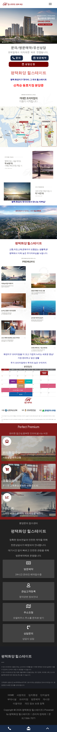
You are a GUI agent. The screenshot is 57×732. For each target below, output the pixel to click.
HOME (11, 695)
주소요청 (28, 612)
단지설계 (44, 695)
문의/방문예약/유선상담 (28, 48)
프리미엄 (23, 699)
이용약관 (17, 703)
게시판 (46, 699)
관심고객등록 (28, 591)
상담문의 (28, 633)
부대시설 (11, 699)
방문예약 (28, 569)
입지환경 (33, 695)
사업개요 (21, 695)
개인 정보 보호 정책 (34, 703)
